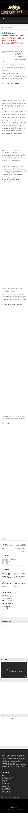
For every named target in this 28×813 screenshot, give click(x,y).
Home (2, 27)
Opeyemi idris (12, 559)
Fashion (11, 47)
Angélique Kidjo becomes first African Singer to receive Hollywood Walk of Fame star (8, 584)
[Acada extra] (14, 7)
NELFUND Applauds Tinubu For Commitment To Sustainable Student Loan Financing (19, 584)
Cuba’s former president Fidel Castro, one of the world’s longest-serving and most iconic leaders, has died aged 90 (20, 547)
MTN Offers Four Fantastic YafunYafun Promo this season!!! (7, 546)
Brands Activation (9, 27)
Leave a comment (20, 47)
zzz (14, 47)
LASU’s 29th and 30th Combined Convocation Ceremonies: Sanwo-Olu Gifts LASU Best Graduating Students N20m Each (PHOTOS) (7, 604)
